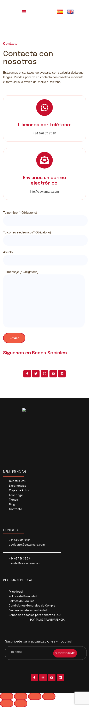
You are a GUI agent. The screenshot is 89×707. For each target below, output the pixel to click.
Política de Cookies (22, 601)
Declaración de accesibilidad (28, 610)
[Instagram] (44, 373)
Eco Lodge (16, 495)
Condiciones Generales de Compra (32, 605)
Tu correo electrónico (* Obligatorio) (27, 232)
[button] (23, 11)
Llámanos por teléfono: (44, 125)
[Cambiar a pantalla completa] (20, 696)
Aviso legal (16, 591)
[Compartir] (34, 696)
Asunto (8, 252)
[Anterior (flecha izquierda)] (6, 703)
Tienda (13, 500)
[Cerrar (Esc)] (48, 696)
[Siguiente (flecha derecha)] (20, 703)
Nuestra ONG (17, 481)
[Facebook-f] (27, 373)
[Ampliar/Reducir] (6, 696)
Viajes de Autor (19, 490)
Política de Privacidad (23, 596)
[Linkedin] (62, 373)
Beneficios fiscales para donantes (32, 615)
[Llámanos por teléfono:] (44, 107)
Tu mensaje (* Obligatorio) (20, 272)
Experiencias (17, 486)
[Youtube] (53, 373)
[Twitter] (36, 373)
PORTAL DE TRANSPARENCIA (47, 620)
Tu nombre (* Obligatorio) (20, 212)
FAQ (58, 615)
